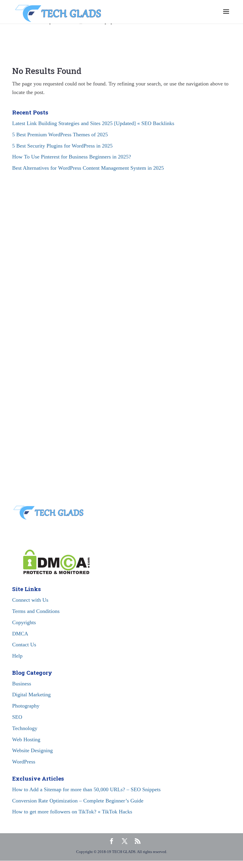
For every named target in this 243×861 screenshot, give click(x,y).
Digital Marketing (31, 694)
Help (17, 656)
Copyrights (24, 622)
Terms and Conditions (36, 611)
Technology (24, 728)
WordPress (23, 762)
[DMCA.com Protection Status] (51, 572)
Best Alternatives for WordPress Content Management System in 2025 (88, 168)
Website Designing (32, 750)
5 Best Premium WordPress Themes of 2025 (60, 134)
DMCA (20, 634)
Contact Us (24, 645)
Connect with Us (30, 600)
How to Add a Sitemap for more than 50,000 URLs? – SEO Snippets (86, 789)
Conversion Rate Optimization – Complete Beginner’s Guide (77, 801)
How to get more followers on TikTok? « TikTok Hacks (72, 812)
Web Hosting (26, 739)
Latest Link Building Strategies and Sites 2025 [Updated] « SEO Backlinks (93, 123)
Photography (25, 706)
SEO (17, 717)
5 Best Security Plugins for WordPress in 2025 (62, 146)
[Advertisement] (121, 239)
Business (21, 684)
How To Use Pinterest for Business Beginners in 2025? (71, 157)
